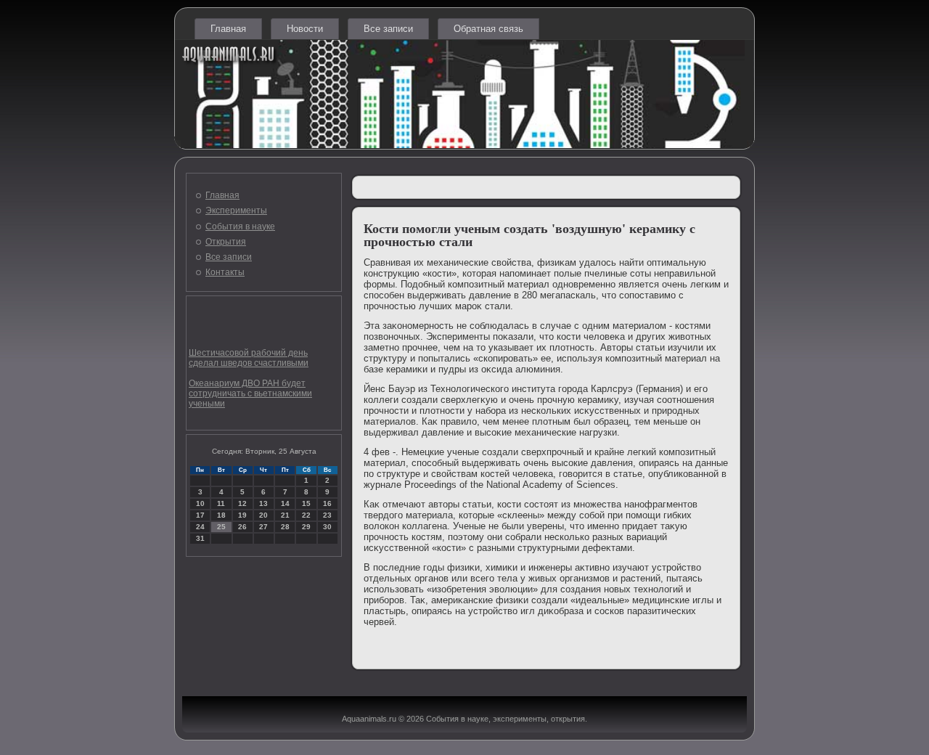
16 (327, 503)
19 (242, 515)
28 (285, 527)
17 (200, 515)
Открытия (225, 242)
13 (263, 503)
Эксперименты (236, 210)
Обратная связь (488, 28)
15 (306, 503)
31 (200, 538)
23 (327, 515)
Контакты (225, 272)
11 (221, 503)
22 (306, 515)
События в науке (240, 226)
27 (263, 527)
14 (285, 503)
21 (285, 515)
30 (327, 527)
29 (306, 527)
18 (221, 515)
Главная (228, 28)
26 (242, 527)
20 (263, 515)
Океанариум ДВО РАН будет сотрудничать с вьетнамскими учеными (250, 393)
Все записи (388, 28)
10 (200, 503)
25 (221, 527)
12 (242, 503)
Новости (305, 28)
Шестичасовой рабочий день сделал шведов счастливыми (248, 358)
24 (200, 527)
